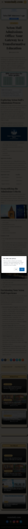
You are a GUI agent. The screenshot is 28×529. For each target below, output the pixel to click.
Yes (22, 269)
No (16, 269)
